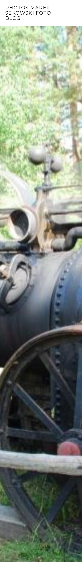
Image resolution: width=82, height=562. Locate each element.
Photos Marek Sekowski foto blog (28, 13)
